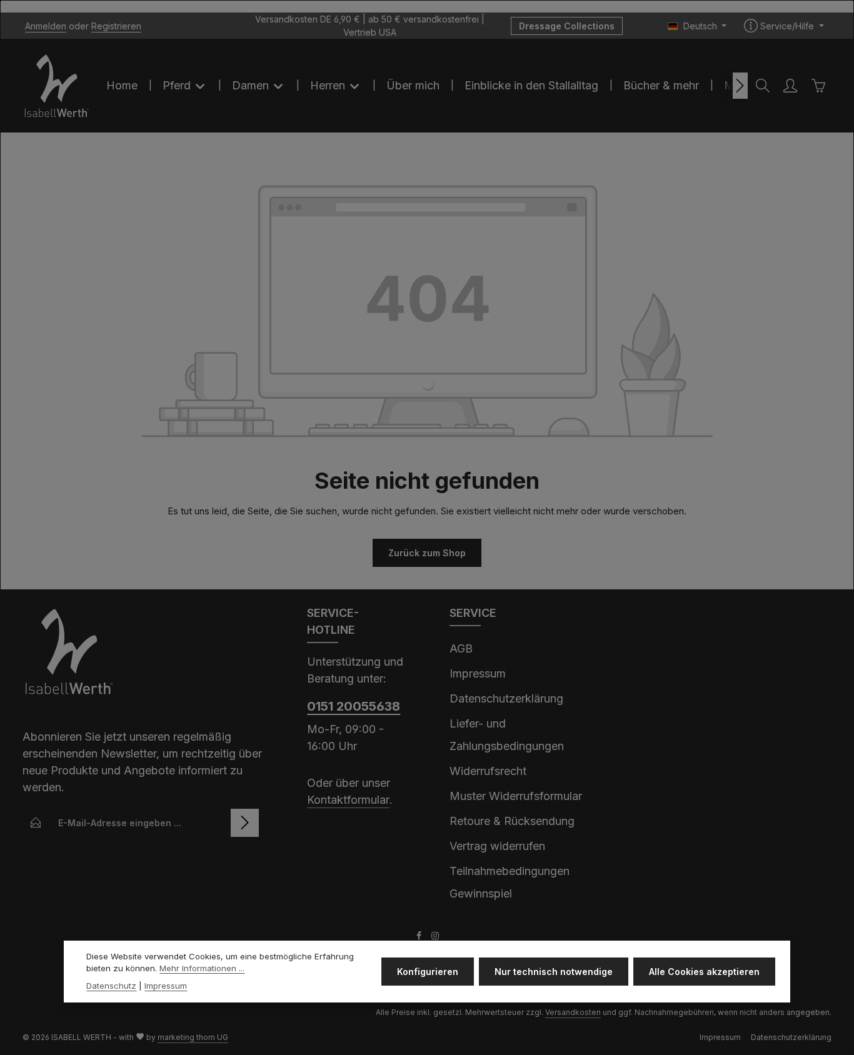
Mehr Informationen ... (201, 968)
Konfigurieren (427, 971)
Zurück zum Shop (427, 553)
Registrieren (116, 26)
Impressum (478, 673)
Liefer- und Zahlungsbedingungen (507, 734)
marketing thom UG (193, 1037)
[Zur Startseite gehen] (57, 85)
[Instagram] (435, 937)
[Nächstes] (740, 85)
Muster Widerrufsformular (516, 795)
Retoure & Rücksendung (512, 821)
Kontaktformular (348, 799)
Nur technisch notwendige (554, 971)
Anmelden (45, 26)
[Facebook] (419, 937)
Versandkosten (573, 1012)
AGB (461, 648)
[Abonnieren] (245, 823)
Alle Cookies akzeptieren (704, 971)
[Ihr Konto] (790, 85)
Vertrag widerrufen (497, 845)
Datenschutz (111, 986)
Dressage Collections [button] (567, 26)
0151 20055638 (353, 706)
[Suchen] (762, 85)
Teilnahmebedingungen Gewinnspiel (510, 882)
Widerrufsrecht (488, 771)
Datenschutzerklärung (506, 698)
